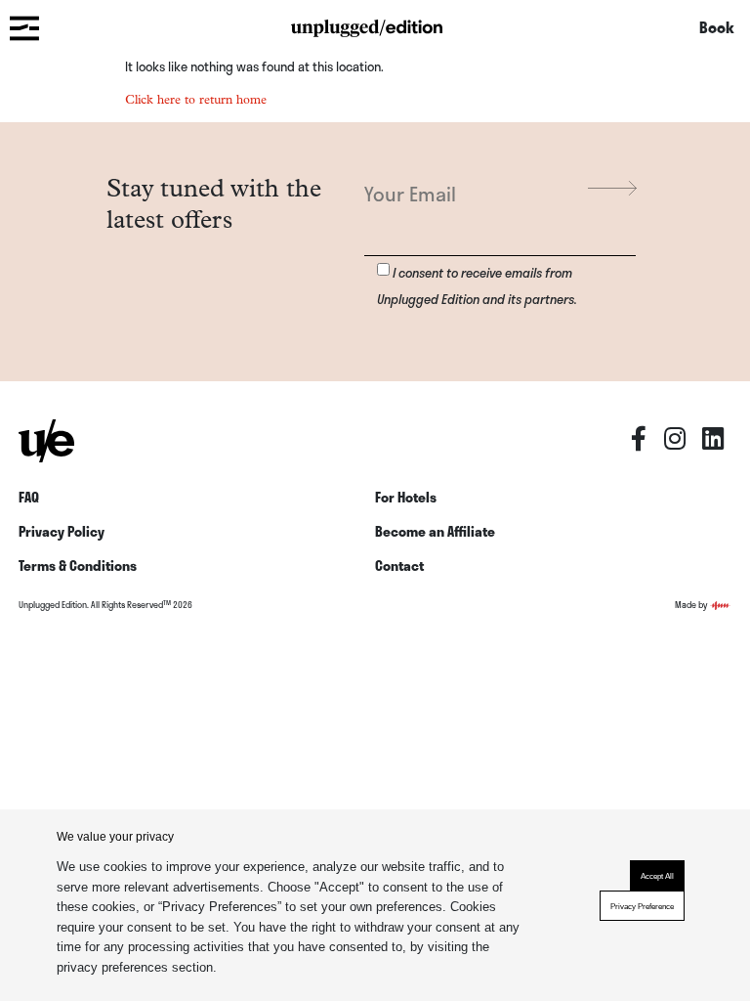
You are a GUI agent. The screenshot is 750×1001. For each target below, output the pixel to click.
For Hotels (406, 497)
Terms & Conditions (78, 565)
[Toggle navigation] (24, 27)
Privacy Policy (61, 531)
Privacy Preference (642, 906)
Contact (399, 565)
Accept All (657, 876)
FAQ (29, 497)
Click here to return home (196, 99)
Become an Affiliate (435, 531)
